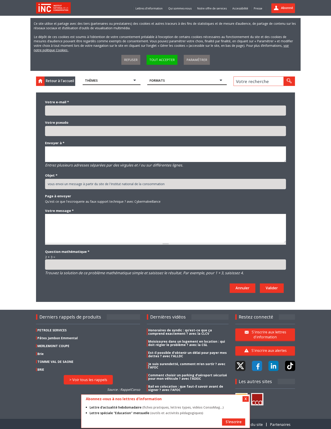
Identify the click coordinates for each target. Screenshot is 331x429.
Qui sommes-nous (180, 8)
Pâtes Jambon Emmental (57, 338)
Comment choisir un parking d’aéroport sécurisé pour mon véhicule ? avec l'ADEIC (187, 377)
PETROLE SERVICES (52, 330)
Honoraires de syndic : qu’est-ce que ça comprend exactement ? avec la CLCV (180, 332)
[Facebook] (257, 366)
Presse (258, 8)
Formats (157, 80)
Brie (40, 354)
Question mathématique (67, 251)
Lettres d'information (149, 8)
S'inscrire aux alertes (269, 350)
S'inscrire (234, 421)
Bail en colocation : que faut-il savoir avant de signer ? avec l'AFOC (185, 388)
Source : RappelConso (123, 389)
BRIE (40, 369)
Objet (51, 175)
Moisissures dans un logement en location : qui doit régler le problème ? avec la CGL (186, 343)
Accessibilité (240, 8)
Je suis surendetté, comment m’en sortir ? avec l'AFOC (186, 365)
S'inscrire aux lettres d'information (269, 334)
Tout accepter (162, 60)
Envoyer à (54, 143)
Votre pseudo (56, 122)
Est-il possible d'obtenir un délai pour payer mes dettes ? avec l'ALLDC (187, 354)
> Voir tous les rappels (88, 379)
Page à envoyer (58, 196)
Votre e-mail (57, 102)
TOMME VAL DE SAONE (55, 361)
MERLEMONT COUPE (53, 346)
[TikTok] (290, 366)
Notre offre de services (212, 8)
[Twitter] (240, 366)
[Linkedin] (273, 366)
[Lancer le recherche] (289, 81)
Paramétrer (196, 60)
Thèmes (91, 80)
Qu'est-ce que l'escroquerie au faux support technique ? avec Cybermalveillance (103, 201)
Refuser (131, 60)
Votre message (59, 210)
